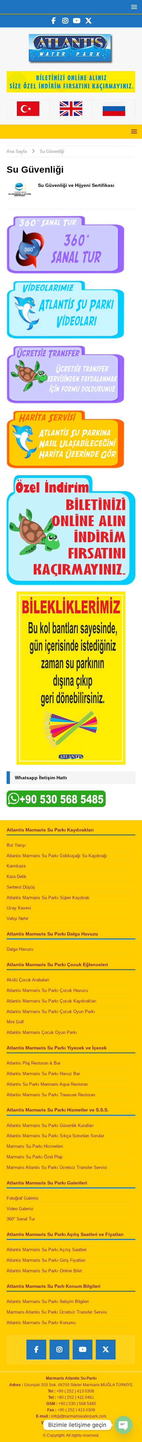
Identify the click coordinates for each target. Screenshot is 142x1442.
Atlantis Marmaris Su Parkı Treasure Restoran (51, 1094)
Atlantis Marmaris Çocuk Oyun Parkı (42, 1032)
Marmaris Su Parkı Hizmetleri (35, 1146)
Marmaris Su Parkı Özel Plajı (35, 1156)
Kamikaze (16, 865)
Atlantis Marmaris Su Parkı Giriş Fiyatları (46, 1260)
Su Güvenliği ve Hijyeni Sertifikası (76, 185)
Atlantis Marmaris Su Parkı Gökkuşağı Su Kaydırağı (57, 855)
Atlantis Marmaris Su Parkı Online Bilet (44, 1270)
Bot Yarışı (16, 845)
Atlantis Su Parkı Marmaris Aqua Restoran (47, 1084)
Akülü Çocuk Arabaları (28, 979)
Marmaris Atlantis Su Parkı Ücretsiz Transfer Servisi (57, 1167)
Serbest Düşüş (21, 887)
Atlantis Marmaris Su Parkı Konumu (41, 1322)
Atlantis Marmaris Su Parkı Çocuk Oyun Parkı (51, 1011)
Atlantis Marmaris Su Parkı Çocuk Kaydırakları (51, 1001)
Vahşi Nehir (17, 918)
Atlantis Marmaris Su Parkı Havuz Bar (43, 1073)
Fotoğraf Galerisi (22, 1198)
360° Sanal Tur (21, 1218)
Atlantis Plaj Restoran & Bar (33, 1063)
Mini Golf (15, 1021)
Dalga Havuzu (20, 949)
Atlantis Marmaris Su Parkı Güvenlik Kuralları (50, 1125)
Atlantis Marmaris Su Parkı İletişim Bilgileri (48, 1301)
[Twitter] (88, 20)
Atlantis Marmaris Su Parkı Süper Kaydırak (48, 897)
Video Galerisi (20, 1208)
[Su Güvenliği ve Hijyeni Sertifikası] (20, 192)
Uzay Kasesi (19, 907)
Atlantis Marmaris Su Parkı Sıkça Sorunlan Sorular (55, 1135)
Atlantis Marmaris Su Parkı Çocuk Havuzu (47, 990)
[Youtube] (77, 20)
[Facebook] (53, 20)
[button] (132, 7)
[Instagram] (65, 20)
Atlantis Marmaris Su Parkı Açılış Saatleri (47, 1249)
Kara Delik (16, 876)
